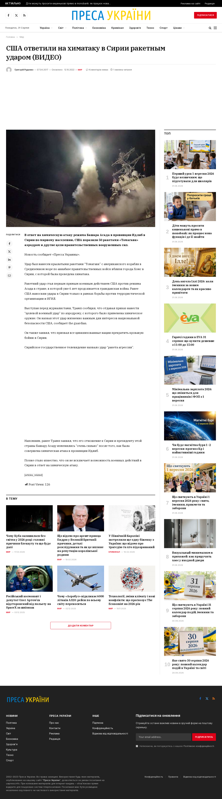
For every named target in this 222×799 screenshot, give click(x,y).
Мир (80, 70)
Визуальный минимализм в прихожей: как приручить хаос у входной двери (192, 556)
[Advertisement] (111, 98)
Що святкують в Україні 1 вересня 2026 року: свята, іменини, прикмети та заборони (191, 502)
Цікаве (177, 27)
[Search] (210, 28)
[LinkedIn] (9, 259)
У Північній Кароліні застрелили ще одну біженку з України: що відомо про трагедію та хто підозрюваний (132, 541)
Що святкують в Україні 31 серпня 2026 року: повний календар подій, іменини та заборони (193, 610)
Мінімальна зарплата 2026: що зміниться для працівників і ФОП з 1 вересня (192, 394)
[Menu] (215, 28)
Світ (61, 27)
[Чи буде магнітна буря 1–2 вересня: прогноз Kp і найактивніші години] (190, 425)
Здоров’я (135, 27)
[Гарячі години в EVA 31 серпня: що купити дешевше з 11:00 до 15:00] (190, 318)
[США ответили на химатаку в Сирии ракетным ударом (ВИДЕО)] (80, 178)
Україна (45, 27)
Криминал (114, 552)
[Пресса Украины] (111, 15)
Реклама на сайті (190, 3)
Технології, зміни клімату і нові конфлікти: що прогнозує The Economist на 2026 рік (132, 600)
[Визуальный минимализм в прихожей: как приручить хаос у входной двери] (190, 533)
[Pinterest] (9, 267)
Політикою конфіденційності (198, 746)
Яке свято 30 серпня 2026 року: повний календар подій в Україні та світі (190, 664)
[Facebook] (9, 243)
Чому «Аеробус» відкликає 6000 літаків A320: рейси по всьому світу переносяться (80, 600)
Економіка (99, 27)
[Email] (9, 275)
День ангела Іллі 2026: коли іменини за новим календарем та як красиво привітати (192, 287)
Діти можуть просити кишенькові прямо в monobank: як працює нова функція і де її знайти (69, 3)
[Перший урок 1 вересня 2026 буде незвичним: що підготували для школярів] (190, 154)
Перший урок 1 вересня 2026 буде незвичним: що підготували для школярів (193, 177)
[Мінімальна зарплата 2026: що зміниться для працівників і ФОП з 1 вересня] (190, 370)
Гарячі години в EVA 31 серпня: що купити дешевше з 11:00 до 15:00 (193, 340)
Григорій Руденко (24, 69)
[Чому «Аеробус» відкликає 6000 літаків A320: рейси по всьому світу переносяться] (80, 579)
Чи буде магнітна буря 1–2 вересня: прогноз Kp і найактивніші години (191, 448)
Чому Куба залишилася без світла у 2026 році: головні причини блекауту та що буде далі (28, 541)
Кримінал (117, 27)
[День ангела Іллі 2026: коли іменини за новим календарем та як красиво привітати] (190, 262)
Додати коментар (80, 625)
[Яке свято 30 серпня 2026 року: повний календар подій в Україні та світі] (190, 641)
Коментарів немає (98, 69)
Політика (78, 27)
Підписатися (205, 15)
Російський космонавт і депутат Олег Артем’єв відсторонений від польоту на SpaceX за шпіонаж (28, 602)
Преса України (51, 780)
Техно (150, 27)
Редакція (210, 3)
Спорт (164, 27)
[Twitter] (9, 251)
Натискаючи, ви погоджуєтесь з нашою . (177, 746)
